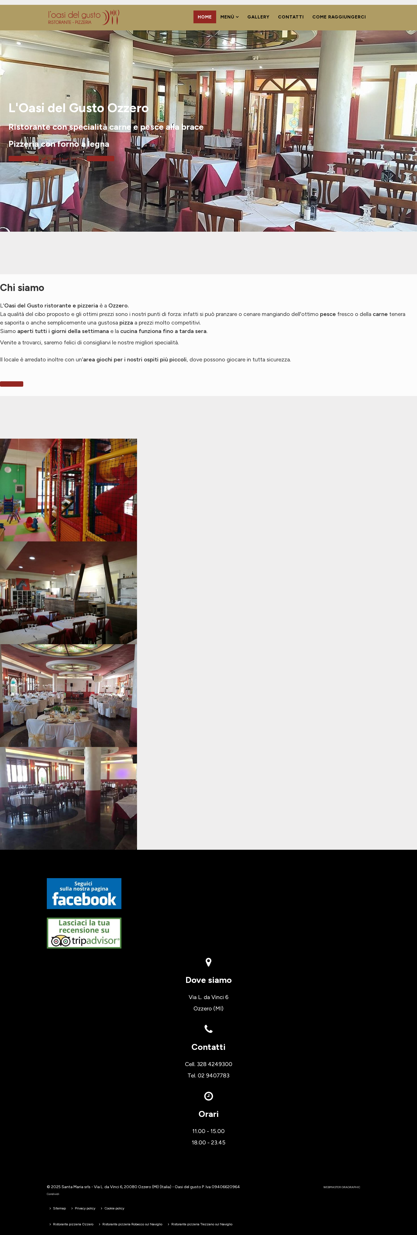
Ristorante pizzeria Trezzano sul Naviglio (201, 1224)
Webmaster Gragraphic (341, 1187)
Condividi (53, 1194)
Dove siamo (101, 158)
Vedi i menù (11, 384)
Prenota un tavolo (65, 158)
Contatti (291, 17)
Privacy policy (85, 1208)
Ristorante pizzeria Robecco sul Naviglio (132, 1224)
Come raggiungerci (339, 17)
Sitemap (59, 1208)
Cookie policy (114, 1208)
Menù (227, 17)
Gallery (258, 17)
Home (205, 17)
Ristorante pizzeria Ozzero (73, 1224)
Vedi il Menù (26, 158)
